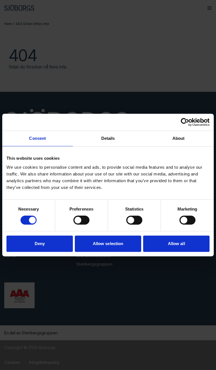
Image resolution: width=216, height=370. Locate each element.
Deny (40, 243)
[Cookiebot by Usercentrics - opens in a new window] (185, 122)
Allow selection (108, 243)
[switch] (81, 220)
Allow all (176, 243)
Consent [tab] (37, 138)
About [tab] (178, 138)
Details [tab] (108, 138)
